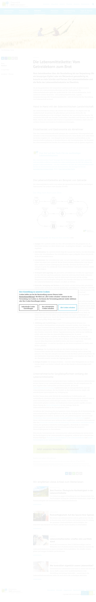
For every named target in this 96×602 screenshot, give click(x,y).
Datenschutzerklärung (26, 297)
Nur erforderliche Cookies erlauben (48, 307)
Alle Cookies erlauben (67, 307)
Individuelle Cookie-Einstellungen (28, 307)
